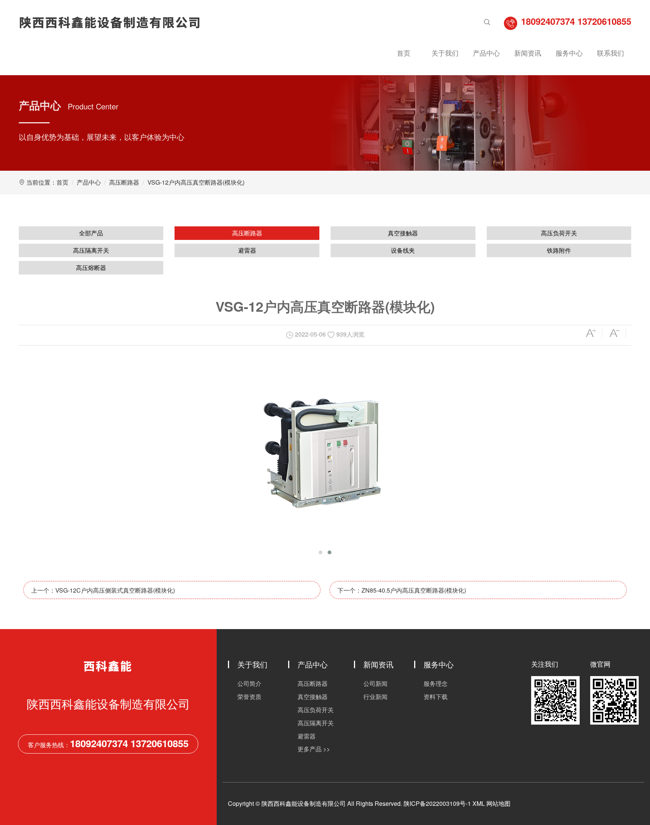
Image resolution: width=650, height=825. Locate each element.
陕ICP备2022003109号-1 (437, 803)
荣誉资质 (249, 696)
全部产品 (91, 233)
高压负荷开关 (559, 233)
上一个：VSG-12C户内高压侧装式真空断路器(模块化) (103, 590)
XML (478, 803)
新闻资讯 (527, 53)
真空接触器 (403, 233)
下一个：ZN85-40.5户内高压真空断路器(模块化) (401, 590)
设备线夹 (403, 250)
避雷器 (247, 250)
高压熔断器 (91, 267)
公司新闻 (375, 683)
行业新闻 (375, 696)
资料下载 (436, 696)
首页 (403, 53)
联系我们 (610, 53)
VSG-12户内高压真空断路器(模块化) (196, 182)
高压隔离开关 (91, 250)
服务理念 (436, 683)
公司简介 (249, 683)
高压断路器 (124, 182)
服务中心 (569, 53)
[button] (320, 552)
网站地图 (498, 803)
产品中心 (486, 53)
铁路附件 (559, 250)
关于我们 (445, 53)
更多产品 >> (314, 749)
